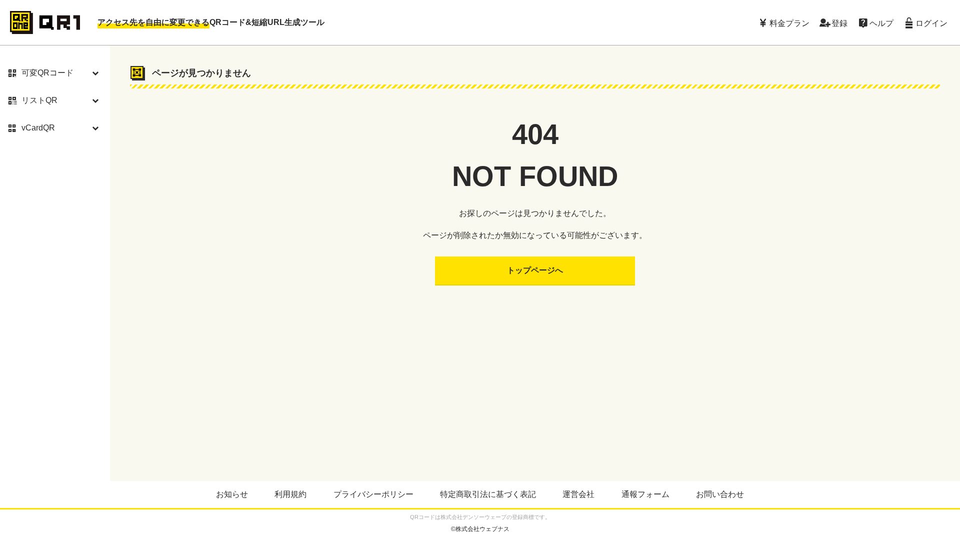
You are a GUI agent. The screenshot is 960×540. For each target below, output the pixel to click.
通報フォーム (646, 494)
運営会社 (578, 494)
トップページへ (535, 270)
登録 (840, 22)
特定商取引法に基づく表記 (488, 494)
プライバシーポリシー (374, 494)
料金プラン (790, 22)
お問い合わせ (720, 494)
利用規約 (290, 494)
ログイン (932, 22)
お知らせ (232, 494)
